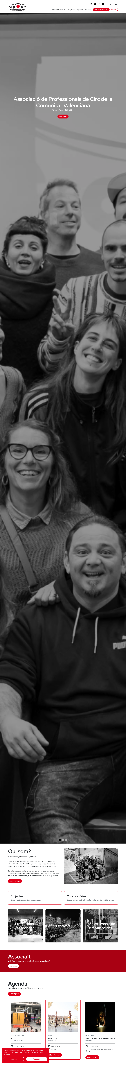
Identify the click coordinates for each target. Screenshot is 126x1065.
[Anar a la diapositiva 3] (66, 840)
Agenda (80, 9)
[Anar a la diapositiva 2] (63, 840)
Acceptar (36, 1059)
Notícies (88, 9)
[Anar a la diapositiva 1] (60, 840)
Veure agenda (14, 994)
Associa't (114, 9)
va (110, 4)
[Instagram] (90, 4)
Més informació (15, 437)
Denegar (14, 1059)
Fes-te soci (13, 966)
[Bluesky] (95, 4)
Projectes (71, 9)
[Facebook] (99, 4)
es (116, 4)
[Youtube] (103, 4)
